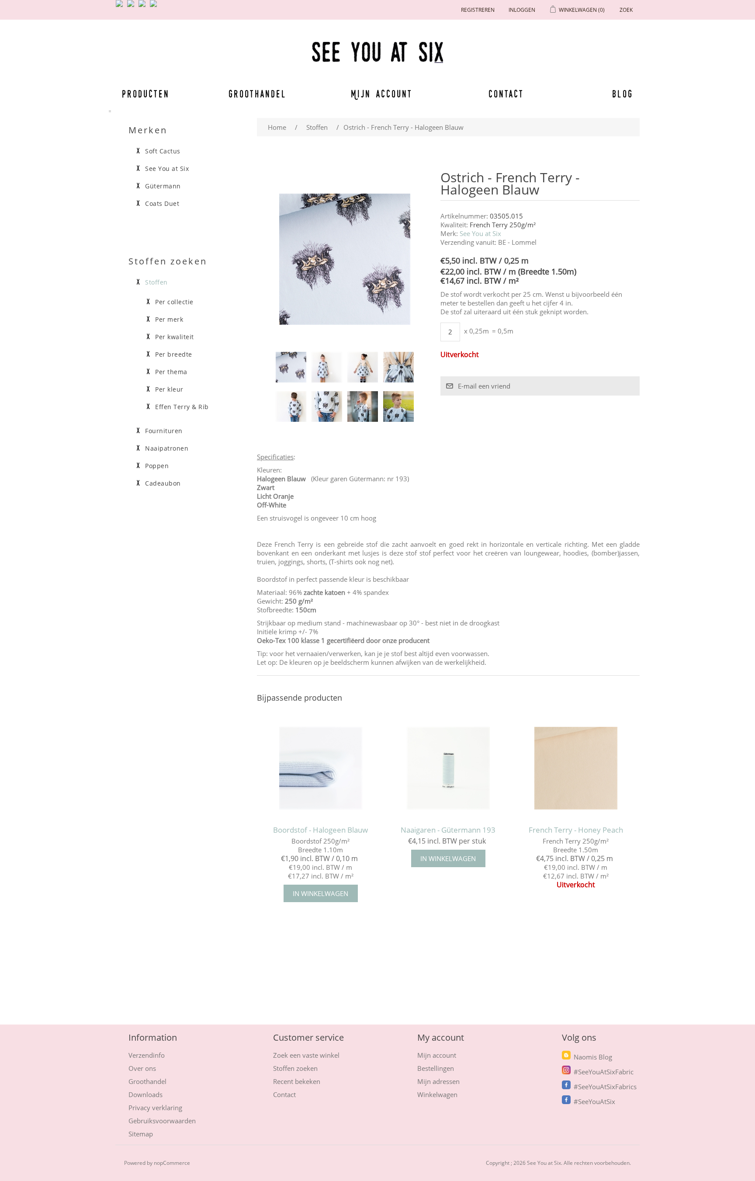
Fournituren (164, 431)
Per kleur (169, 389)
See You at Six (480, 233)
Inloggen (522, 10)
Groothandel (258, 93)
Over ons (142, 1068)
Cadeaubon (163, 483)
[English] (121, 7)
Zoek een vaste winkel (306, 1055)
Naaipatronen (166, 448)
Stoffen (156, 282)
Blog (622, 93)
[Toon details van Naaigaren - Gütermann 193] (448, 768)
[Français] (144, 7)
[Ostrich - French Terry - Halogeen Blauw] (291, 367)
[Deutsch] (155, 7)
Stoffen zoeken (295, 1068)
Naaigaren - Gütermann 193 (448, 830)
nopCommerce (172, 1163)
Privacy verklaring (155, 1107)
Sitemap (140, 1133)
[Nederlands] (132, 7)
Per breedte (173, 354)
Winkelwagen (437, 1094)
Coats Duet (162, 204)
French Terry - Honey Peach (576, 830)
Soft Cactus (162, 151)
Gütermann (163, 186)
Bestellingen (435, 1068)
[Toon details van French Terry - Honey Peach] (575, 768)
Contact (506, 93)
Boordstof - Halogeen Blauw (320, 830)
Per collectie (174, 302)
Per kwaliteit (174, 337)
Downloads (145, 1094)
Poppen (157, 466)
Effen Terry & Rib (182, 407)
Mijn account (382, 93)
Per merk (169, 319)
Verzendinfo (146, 1055)
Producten (144, 93)
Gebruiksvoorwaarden (162, 1120)
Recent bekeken (296, 1081)
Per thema (171, 372)
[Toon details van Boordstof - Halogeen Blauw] (320, 768)
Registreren (478, 10)
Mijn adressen (438, 1081)
